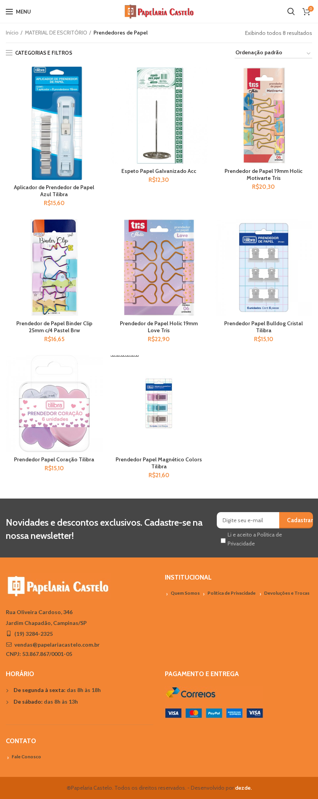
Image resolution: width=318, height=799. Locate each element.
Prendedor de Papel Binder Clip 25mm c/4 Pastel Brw (54, 327)
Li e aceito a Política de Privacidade (255, 539)
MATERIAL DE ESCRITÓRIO (56, 32)
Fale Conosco (26, 756)
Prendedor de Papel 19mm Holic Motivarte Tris (263, 174)
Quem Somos (185, 593)
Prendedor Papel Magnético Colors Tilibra (159, 463)
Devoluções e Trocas (286, 593)
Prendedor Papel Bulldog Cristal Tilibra (263, 327)
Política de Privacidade (231, 593)
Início (12, 32)
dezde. (243, 787)
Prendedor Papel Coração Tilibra (54, 459)
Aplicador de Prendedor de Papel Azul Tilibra (54, 191)
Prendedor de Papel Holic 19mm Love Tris (159, 327)
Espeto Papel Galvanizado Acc (158, 170)
